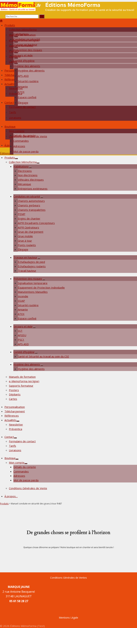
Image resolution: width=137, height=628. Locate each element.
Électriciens (25, 171)
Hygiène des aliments (26, 66)
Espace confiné (27, 97)
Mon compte (16, 131)
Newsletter (16, 88)
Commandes (21, 141)
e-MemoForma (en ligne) (24, 40)
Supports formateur (21, 45)
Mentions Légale (68, 617)
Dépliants (15, 56)
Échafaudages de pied (31, 262)
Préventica (15, 93)
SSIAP (21, 300)
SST (20, 330)
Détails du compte (24, 467)
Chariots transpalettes (31, 210)
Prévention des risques (27, 278)
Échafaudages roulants (32, 266)
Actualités (10, 84)
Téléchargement (14, 411)
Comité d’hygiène (24, 352)
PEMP (21, 214)
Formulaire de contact (22, 107)
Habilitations (21, 166)
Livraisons (15, 117)
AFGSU (22, 335)
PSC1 (21, 339)
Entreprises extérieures (32, 188)
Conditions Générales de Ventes (68, 577)
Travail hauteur (27, 270)
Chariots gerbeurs (29, 205)
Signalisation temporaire (32, 283)
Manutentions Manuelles (33, 292)
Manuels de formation (22, 35)
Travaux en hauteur (25, 257)
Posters (14, 51)
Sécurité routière (28, 81)
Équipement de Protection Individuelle (41, 287)
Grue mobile (25, 236)
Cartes (13, 61)
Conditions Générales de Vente (28, 136)
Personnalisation (14, 407)
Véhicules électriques (31, 179)
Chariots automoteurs (31, 201)
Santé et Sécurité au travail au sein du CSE (43, 356)
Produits (9, 25)
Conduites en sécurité (26, 196)
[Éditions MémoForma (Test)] (1, 20)
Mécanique (24, 184)
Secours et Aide (23, 326)
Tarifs (12, 112)
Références (11, 79)
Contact (9, 102)
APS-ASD (23, 76)
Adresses (19, 146)
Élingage (23, 102)
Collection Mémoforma (23, 29)
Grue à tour (25, 240)
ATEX (21, 314)
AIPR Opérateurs (28, 227)
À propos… (11, 496)
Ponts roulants (27, 245)
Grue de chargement (30, 231)
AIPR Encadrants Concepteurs (36, 223)
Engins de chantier (29, 218)
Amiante (23, 309)
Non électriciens (27, 175)
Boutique (10, 126)
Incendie (23, 296)
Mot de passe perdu (26, 151)
